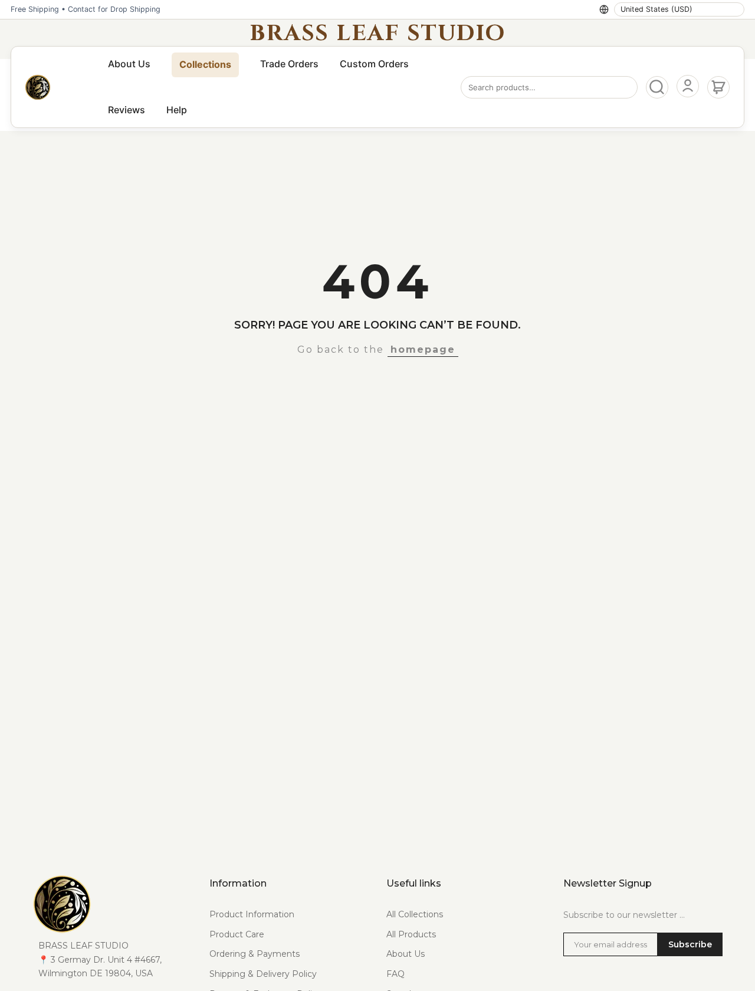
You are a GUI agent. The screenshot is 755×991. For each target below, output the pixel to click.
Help (176, 110)
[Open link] (112, 903)
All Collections (414, 914)
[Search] (657, 87)
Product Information (251, 914)
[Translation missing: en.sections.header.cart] (718, 87)
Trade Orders (289, 64)
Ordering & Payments (254, 954)
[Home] (37, 87)
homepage (422, 349)
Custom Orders (374, 64)
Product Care (236, 934)
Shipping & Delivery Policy (263, 974)
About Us (129, 64)
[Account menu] (688, 86)
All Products (411, 934)
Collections (205, 64)
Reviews (126, 110)
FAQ (395, 974)
